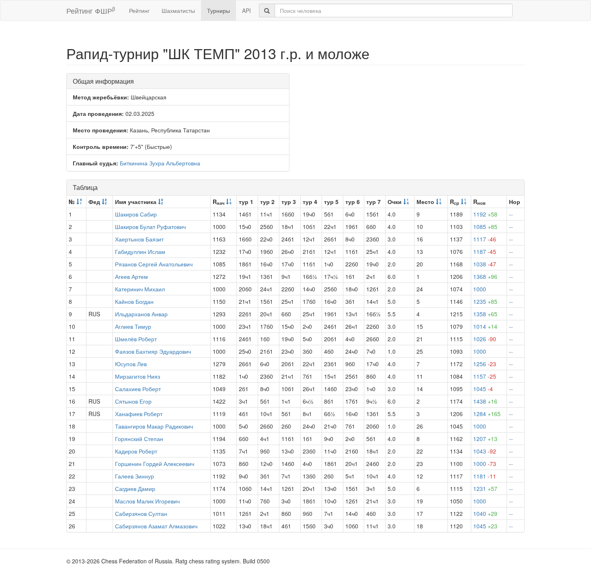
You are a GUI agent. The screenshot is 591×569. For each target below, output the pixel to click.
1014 (485, 326)
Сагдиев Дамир (135, 488)
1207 (485, 439)
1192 (485, 214)
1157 (484, 376)
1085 (485, 227)
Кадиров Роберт (136, 451)
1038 (484, 264)
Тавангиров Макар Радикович (154, 426)
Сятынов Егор (133, 401)
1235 (485, 301)
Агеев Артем (131, 276)
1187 (484, 251)
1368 (485, 276)
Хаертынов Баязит (139, 239)
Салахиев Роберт (138, 389)
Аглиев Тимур (133, 326)
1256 (484, 364)
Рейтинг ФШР (90, 10)
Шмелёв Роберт (136, 339)
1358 (485, 314)
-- (511, 214)
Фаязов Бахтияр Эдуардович (153, 351)
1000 (479, 289)
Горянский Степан (139, 439)
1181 (484, 476)
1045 (483, 389)
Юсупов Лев (131, 364)
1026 (484, 339)
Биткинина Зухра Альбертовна (160, 163)
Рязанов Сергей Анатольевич (154, 264)
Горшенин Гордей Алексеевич (154, 464)
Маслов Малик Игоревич (147, 501)
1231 (485, 488)
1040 (485, 513)
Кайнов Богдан (134, 301)
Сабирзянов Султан (141, 513)
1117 (484, 239)
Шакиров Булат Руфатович (150, 227)
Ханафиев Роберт (138, 414)
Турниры (218, 10)
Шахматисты (178, 10)
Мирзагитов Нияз (137, 376)
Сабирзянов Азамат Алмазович (156, 526)
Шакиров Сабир (136, 214)
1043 (484, 451)
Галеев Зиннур (134, 476)
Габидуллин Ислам (140, 251)
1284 (487, 414)
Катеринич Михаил (140, 289)
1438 (485, 401)
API (246, 10)
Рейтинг (139, 10)
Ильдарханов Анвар (141, 314)
